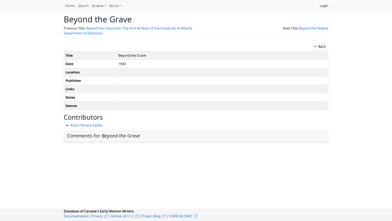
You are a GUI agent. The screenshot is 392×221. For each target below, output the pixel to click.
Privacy (96, 216)
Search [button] (83, 5)
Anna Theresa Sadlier (86, 125)
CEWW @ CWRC (181, 216)
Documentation (76, 216)
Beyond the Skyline (313, 28)
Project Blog (151, 216)
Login (324, 5)
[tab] (196, 136)
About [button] (114, 5)
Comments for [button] (103, 135)
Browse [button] (98, 5)
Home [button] (70, 5)
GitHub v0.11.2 (122, 216)
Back (321, 46)
